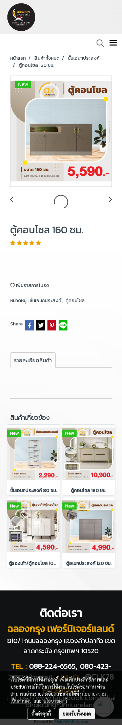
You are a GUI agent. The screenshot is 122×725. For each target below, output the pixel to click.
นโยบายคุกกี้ (55, 701)
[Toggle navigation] (113, 43)
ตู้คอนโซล (75, 300)
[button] (98, 43)
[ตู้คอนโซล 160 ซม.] (61, 131)
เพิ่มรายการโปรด (32, 285)
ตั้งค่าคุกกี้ (41, 713)
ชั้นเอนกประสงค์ (45, 300)
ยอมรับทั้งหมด (77, 713)
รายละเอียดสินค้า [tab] (33, 360)
